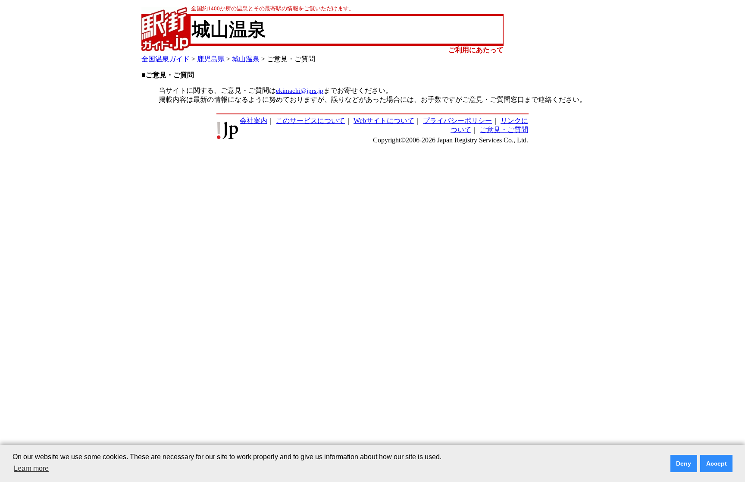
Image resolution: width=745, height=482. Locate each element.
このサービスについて (310, 120)
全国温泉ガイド (165, 59)
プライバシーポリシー (457, 120)
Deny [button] (683, 463)
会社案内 (253, 120)
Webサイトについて (384, 120)
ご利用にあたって (476, 50)
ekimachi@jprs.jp (299, 90)
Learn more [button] (31, 468)
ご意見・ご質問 (504, 129)
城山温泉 (246, 59)
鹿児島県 (211, 59)
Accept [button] (716, 463)
